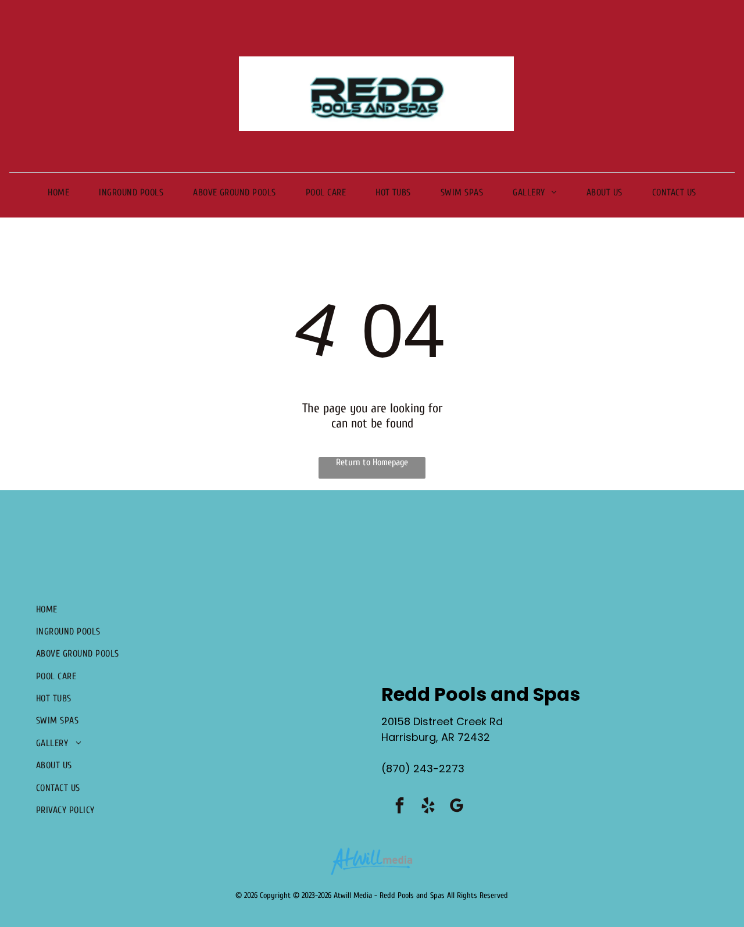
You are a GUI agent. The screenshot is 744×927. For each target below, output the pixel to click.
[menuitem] (58, 192)
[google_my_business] (457, 807)
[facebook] (400, 807)
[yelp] (428, 807)
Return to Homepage (372, 462)
